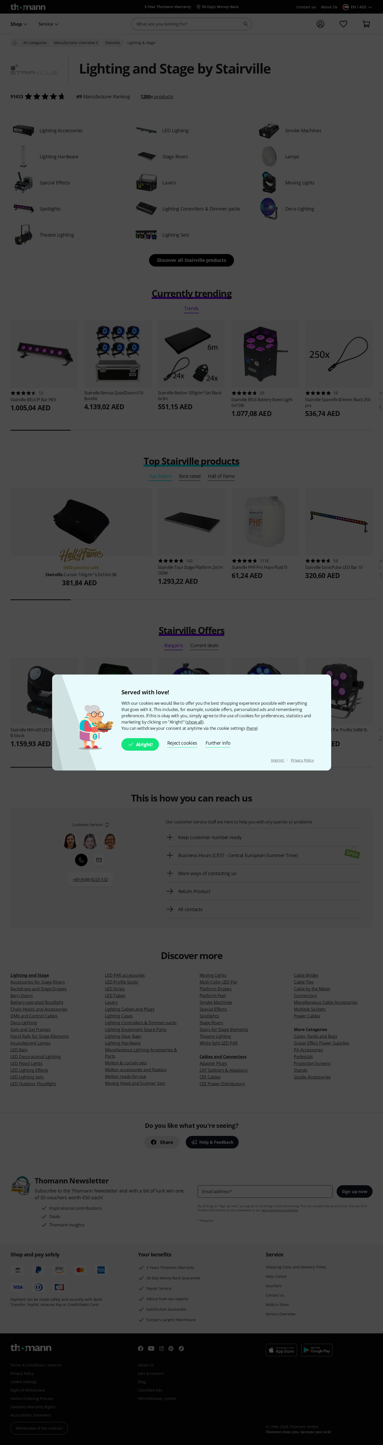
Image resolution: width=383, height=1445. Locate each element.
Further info (218, 743)
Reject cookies (182, 743)
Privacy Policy (302, 760)
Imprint (278, 760)
